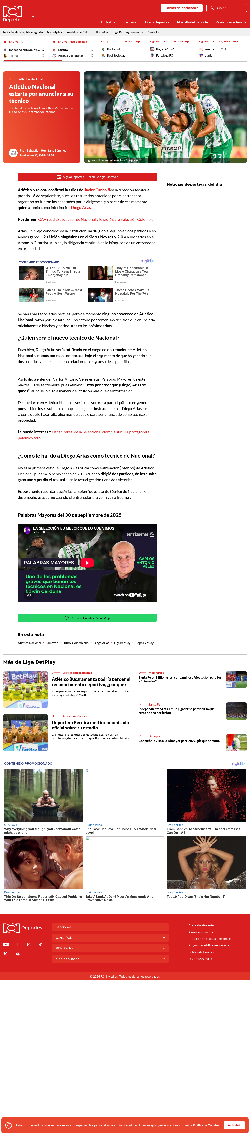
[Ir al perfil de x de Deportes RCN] (5, 955)
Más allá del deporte (192, 22)
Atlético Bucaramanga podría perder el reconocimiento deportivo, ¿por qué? (91, 681)
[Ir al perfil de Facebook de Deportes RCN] (17, 945)
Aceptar (234, 1125)
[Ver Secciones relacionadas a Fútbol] (114, 22)
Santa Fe (153, 32)
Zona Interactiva (229, 22)
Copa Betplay (144, 643)
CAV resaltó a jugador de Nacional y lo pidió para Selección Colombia (96, 219)
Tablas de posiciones (181, 8)
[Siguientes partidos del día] (244, 49)
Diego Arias (101, 643)
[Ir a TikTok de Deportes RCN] (40, 945)
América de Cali (77, 32)
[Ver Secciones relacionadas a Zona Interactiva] (245, 22)
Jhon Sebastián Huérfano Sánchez (43, 150)
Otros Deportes (157, 22)
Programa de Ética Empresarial (208, 945)
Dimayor (52, 643)
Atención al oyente (201, 925)
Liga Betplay (54, 32)
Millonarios (100, 32)
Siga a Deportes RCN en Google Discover (90, 177)
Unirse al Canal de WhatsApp (90, 618)
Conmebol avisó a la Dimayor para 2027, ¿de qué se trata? (179, 741)
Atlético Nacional (29, 643)
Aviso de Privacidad (201, 932)
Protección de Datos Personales (209, 938)
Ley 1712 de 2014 (200, 959)
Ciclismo (130, 22)
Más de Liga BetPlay (29, 662)
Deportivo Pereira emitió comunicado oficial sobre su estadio (90, 725)
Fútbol (106, 22)
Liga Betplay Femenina (128, 32)
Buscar (221, 8)
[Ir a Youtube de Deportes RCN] (6, 945)
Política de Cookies (206, 1125)
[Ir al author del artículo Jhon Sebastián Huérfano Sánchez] (13, 153)
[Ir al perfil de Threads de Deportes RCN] (18, 955)
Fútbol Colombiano (75, 643)
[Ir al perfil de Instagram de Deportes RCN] (29, 945)
